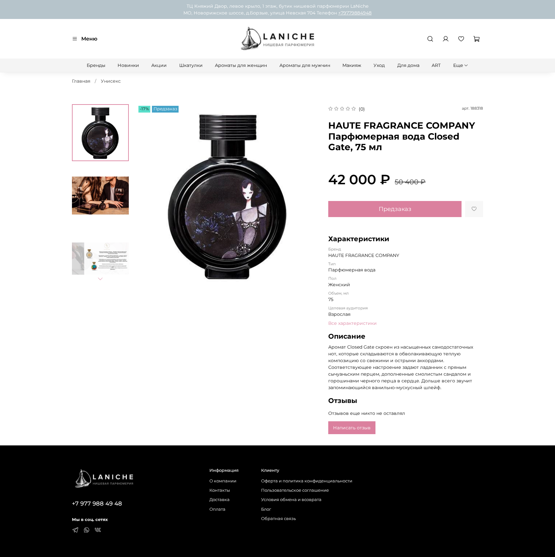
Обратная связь (278, 518)
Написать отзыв (352, 428)
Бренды (96, 65)
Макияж (351, 65)
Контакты (219, 490)
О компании (222, 481)
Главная (81, 81)
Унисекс (111, 81)
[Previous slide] (148, 195)
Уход (379, 65)
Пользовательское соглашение (295, 490)
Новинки (128, 65)
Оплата (217, 509)
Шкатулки (191, 65)
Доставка (219, 499)
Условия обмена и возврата (291, 499)
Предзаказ (395, 208)
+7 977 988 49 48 (97, 503)
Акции (159, 65)
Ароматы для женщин (241, 65)
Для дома (408, 65)
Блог (266, 509)
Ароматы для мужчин (304, 65)
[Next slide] (100, 279)
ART (436, 65)
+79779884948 (355, 13)
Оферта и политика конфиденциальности (306, 481)
